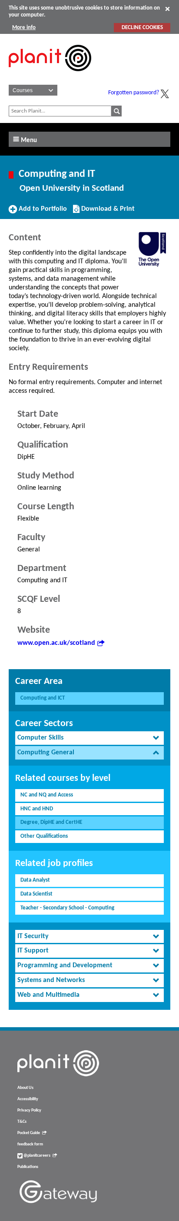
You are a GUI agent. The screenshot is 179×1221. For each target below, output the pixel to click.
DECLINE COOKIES (142, 27)
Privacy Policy (29, 1110)
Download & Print (107, 212)
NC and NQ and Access (46, 795)
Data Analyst (35, 880)
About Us (25, 1088)
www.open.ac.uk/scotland (56, 643)
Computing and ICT (42, 698)
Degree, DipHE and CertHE (51, 822)
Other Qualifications (44, 836)
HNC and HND (36, 809)
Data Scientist (36, 894)
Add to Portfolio (42, 212)
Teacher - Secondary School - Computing (67, 908)
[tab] (89, 738)
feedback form (30, 1144)
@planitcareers (36, 1156)
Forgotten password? (133, 93)
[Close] (167, 9)
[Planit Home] (50, 76)
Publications (27, 1167)
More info (24, 27)
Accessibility (27, 1099)
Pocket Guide (28, 1133)
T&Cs (22, 1122)
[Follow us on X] (164, 94)
